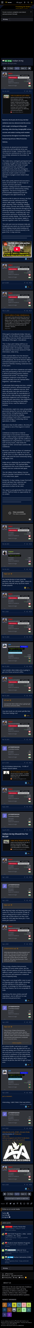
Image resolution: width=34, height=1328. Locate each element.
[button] (2, 2)
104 (25, 656)
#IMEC (17, 1132)
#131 (30, 763)
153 (25, 81)
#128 (30, 666)
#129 (30, 695)
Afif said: (6, 700)
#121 (30, 91)
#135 (30, 900)
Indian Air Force (18, 1250)
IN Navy (7, 1262)
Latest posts (6, 1223)
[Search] (28, 2)
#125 (30, 569)
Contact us (7, 1275)
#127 (30, 637)
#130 (30, 739)
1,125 (29, 559)
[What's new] (24, 2)
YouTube (5, 1215)
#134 (30, 877)
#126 (30, 611)
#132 (30, 807)
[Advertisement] (17, 40)
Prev (11, 68)
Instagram (5, 1217)
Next (22, 68)
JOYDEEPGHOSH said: (10, 948)
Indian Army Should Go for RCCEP (21, 840)
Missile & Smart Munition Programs (18, 1243)
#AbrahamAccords (8, 1132)
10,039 (29, 656)
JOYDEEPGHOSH (13, 747)
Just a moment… (7, 1096)
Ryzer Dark (9, 1274)
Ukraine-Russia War (16, 1227)
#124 (30, 544)
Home (22, 1277)
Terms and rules (18, 1275)
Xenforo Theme (9, 1324)
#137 (30, 1022)
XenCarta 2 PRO (5, 1325)
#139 (30, 1128)
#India (28, 1132)
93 (30, 753)
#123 (30, 310)
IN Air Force (8, 1253)
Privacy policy (8, 1277)
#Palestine (17, 1134)
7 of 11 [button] (17, 68)
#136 (30, 944)
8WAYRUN (21, 1325)
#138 (30, 1092)
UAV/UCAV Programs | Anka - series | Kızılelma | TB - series (18, 1235)
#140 (30, 1184)
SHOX (5, 63)
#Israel (22, 1132)
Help (16, 1277)
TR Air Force (8, 1239)
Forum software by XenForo (15, 1321)
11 (26, 559)
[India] (3, 60)
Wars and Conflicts (10, 1230)
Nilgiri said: (7, 574)
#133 (30, 830)
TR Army (7, 1246)
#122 (30, 283)
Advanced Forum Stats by (16, 1322)
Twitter (4, 1213)
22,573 (29, 81)
